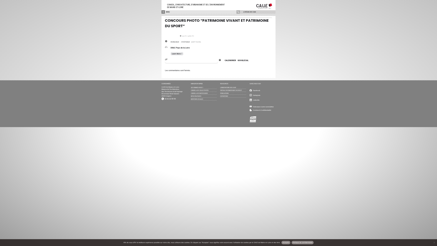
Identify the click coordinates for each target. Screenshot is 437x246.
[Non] (434, 242)
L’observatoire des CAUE (228, 87)
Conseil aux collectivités (199, 90)
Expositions (224, 96)
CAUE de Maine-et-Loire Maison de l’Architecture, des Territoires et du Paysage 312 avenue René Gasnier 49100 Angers (172, 91)
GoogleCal (243, 60)
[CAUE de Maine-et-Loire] (264, 8)
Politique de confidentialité (303, 242)
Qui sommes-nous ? (197, 87)
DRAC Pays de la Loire (180, 48)
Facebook (256, 90)
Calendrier (230, 60)
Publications (224, 93)
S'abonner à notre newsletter (263, 107)
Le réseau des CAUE (249, 12)
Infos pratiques (196, 96)
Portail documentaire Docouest (231, 90)
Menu (168, 12)
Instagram (256, 95)
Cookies (256, 110)
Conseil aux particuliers (199, 93)
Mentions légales (197, 99)
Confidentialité (266, 110)
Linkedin (256, 100)
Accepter (286, 242)
